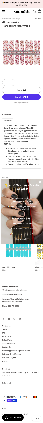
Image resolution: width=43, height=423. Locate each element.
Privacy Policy (7, 336)
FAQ (3, 333)
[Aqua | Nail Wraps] (18, 249)
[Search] (34, 11)
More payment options (21, 103)
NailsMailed (6, 19)
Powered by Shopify (22, 414)
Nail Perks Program (9, 358)
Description (8, 121)
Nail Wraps (16, 19)
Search (4, 329)
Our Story (5, 361)
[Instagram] (14, 319)
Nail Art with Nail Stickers (11, 354)
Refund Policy (7, 340)
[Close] (40, 182)
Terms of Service (8, 343)
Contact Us (6, 347)
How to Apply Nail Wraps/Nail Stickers (16, 351)
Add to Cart (21, 90)
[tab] (21, 146)
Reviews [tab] (5, 178)
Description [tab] (6, 115)
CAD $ (4, 408)
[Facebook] (3, 319)
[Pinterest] (20, 319)
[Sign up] (40, 383)
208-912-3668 (13, 306)
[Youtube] (9, 319)
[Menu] (3, 11)
